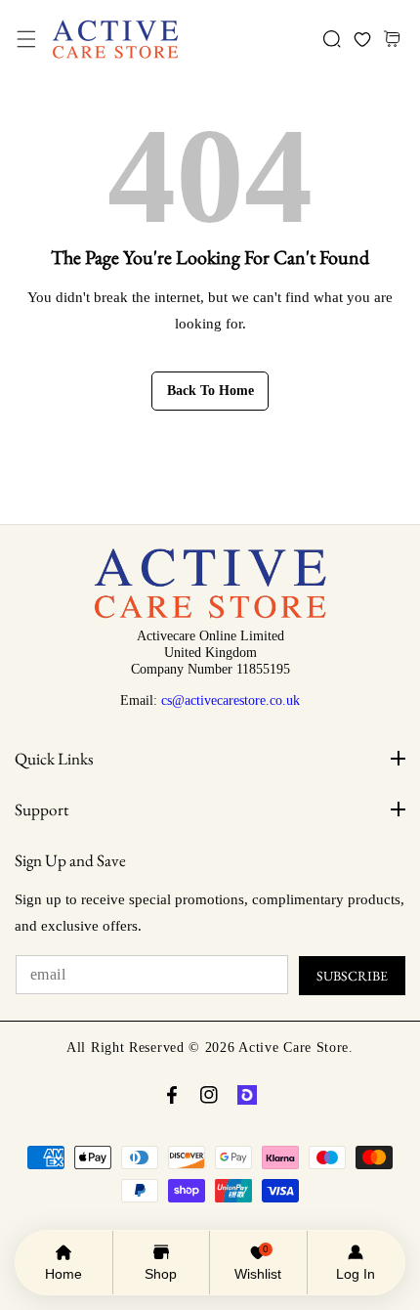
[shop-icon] (247, 1094)
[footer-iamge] (210, 614)
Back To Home (210, 390)
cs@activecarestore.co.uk (230, 700)
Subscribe (352, 975)
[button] (26, 39)
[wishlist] (362, 39)
